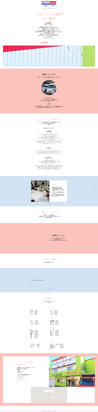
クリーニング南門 (50, 5)
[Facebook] (17, 381)
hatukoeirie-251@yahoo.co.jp (49, 37)
